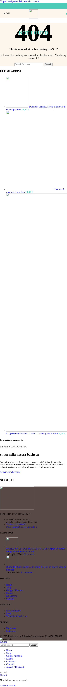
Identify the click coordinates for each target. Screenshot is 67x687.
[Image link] (17, 509)
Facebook (11, 628)
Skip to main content (29, 1)
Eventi (9, 593)
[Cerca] (63, 13)
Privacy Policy (13, 610)
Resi (8, 613)
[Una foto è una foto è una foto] (30, 189)
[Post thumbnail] (12, 546)
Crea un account (8, 685)
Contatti (10, 598)
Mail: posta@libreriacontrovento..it (21, 527)
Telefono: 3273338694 (16, 524)
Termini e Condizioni (16, 616)
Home (9, 584)
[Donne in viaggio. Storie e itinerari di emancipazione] (17, 106)
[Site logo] (33, 18)
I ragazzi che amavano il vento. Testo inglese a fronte (32, 433)
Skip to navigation (9, 1)
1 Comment (28, 554)
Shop (8, 587)
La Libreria (11, 595)
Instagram (11, 631)
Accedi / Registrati (15, 667)
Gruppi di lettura (14, 590)
